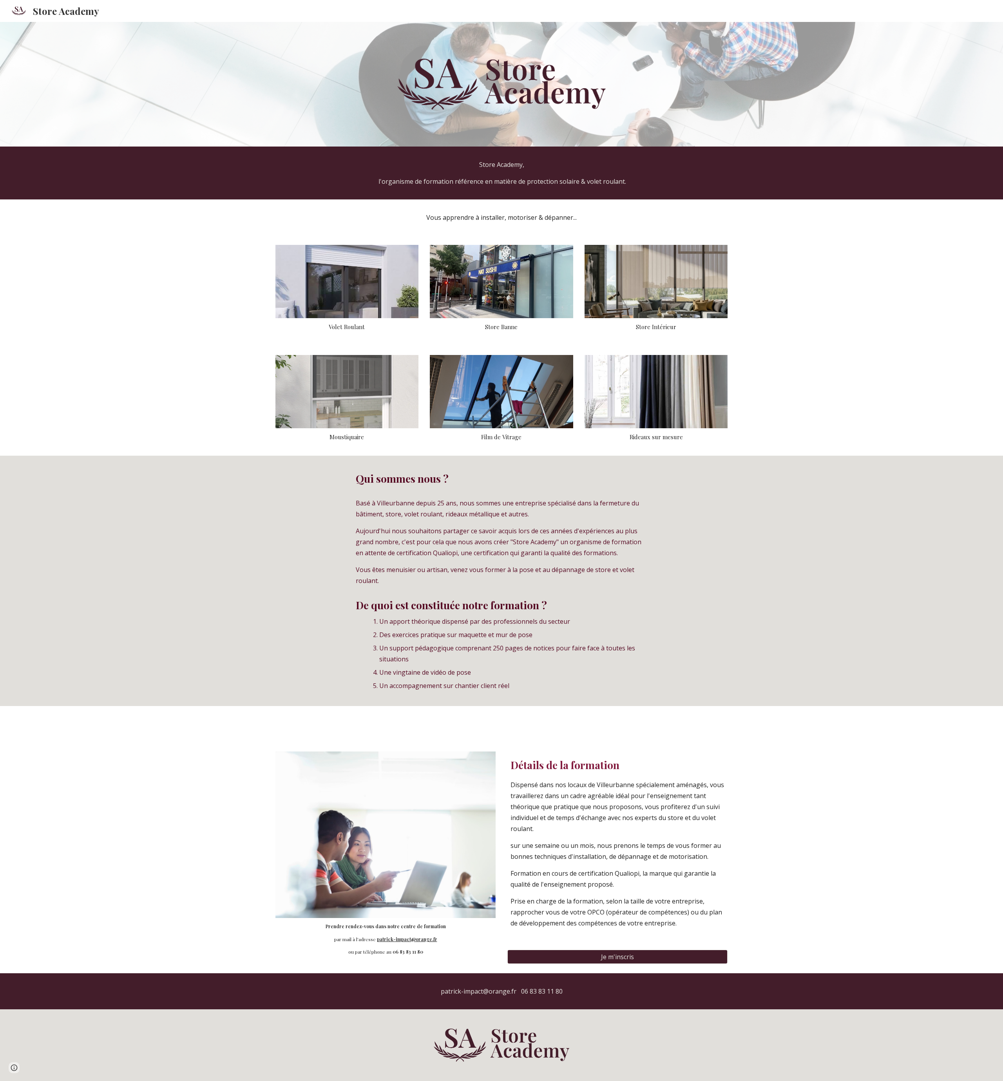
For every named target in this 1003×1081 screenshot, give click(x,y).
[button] (14, 1067)
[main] (501, 173)
